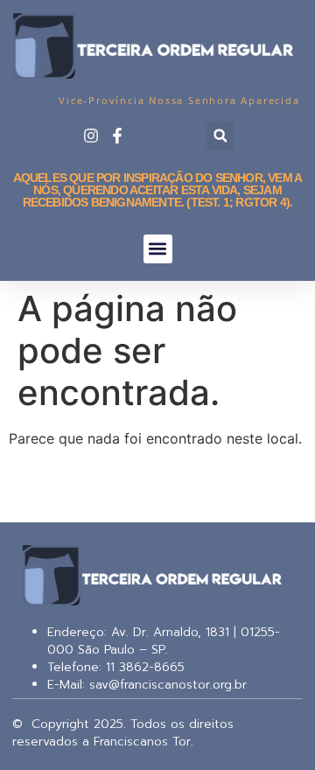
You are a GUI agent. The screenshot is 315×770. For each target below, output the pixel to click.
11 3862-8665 (143, 667)
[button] (220, 136)
